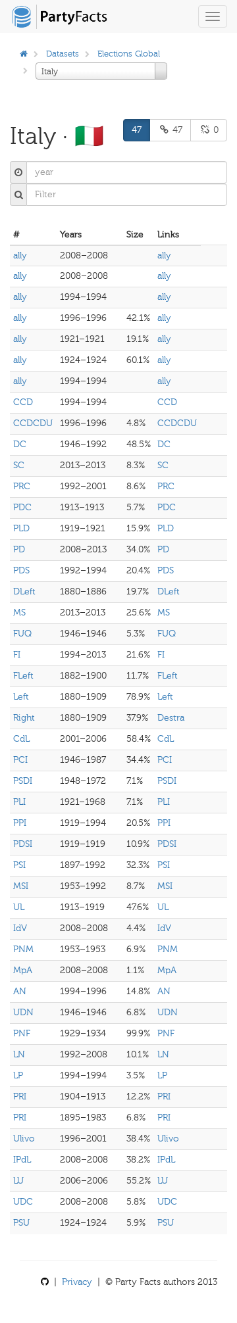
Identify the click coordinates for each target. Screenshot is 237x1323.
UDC (23, 1201)
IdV (20, 928)
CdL (21, 738)
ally (20, 255)
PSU (21, 1222)
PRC (21, 486)
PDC (22, 507)
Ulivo (24, 1138)
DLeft (24, 591)
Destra (170, 717)
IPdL (22, 1159)
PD (19, 549)
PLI (19, 801)
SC (18, 465)
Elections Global (128, 54)
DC (19, 444)
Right (24, 717)
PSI (19, 865)
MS (19, 612)
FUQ (22, 633)
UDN (23, 1012)
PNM (23, 949)
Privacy (77, 1281)
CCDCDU (33, 423)
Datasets (62, 54)
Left (21, 696)
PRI (19, 1096)
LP (18, 1075)
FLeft (23, 675)
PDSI (22, 844)
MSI (20, 886)
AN (19, 991)
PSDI (22, 780)
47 (137, 129)
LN (19, 1054)
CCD (23, 402)
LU (18, 1180)
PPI (19, 823)
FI (16, 654)
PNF (21, 1033)
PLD (21, 528)
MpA (22, 970)
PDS (21, 570)
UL (18, 907)
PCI (20, 759)
